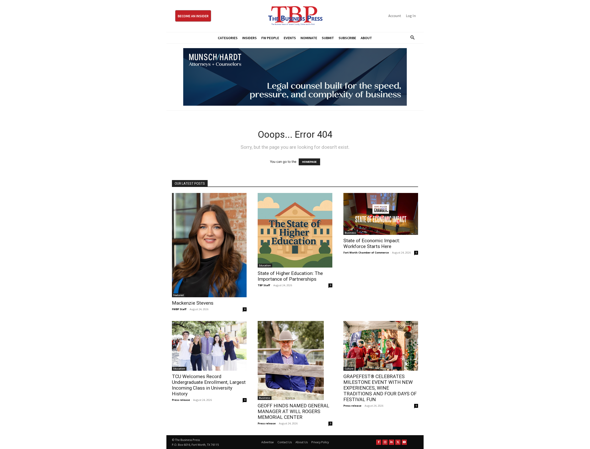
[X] (398, 442)
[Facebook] (378, 442)
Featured (178, 295)
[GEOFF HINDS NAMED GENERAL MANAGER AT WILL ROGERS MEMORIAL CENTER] (295, 360)
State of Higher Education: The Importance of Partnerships (290, 276)
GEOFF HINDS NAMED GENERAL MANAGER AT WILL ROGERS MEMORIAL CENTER (293, 411)
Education (265, 265)
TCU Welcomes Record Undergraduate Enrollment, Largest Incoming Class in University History (209, 385)
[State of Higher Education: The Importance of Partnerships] (295, 230)
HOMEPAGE (309, 161)
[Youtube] (404, 442)
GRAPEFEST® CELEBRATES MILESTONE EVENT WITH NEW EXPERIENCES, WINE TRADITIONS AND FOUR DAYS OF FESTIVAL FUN (380, 388)
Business (350, 232)
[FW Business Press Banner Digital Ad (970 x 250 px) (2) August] (295, 77)
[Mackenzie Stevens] (209, 245)
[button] (410, 37)
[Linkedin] (391, 442)
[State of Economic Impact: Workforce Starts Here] (380, 214)
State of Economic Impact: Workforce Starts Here (371, 243)
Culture (349, 368)
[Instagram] (385, 442)
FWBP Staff (179, 309)
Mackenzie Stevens (192, 303)
